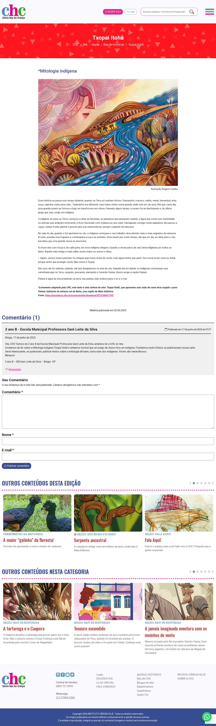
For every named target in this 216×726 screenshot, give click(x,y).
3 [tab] (201, 483)
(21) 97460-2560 (65, 697)
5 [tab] (209, 483)
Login (132, 11)
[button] (207, 717)
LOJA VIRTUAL (105, 682)
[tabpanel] (37, 525)
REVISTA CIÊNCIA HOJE (191, 674)
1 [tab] (193, 483)
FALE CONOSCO (105, 686)
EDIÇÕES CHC (104, 678)
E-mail (8, 450)
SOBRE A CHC (185, 678)
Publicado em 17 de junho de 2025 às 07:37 (189, 329)
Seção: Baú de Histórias (21, 622)
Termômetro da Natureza (23, 534)
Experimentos (145, 686)
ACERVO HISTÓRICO (149, 674)
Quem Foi (142, 694)
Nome (8, 435)
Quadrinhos (144, 690)
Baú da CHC (144, 678)
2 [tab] (197, 483)
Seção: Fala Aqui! (158, 534)
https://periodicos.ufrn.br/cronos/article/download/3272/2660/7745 (79, 295)
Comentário (12, 392)
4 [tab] (205, 483)
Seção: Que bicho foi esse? (96, 534)
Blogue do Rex (145, 682)
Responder (15, 369)
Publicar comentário (17, 465)
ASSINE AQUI (114, 11)
